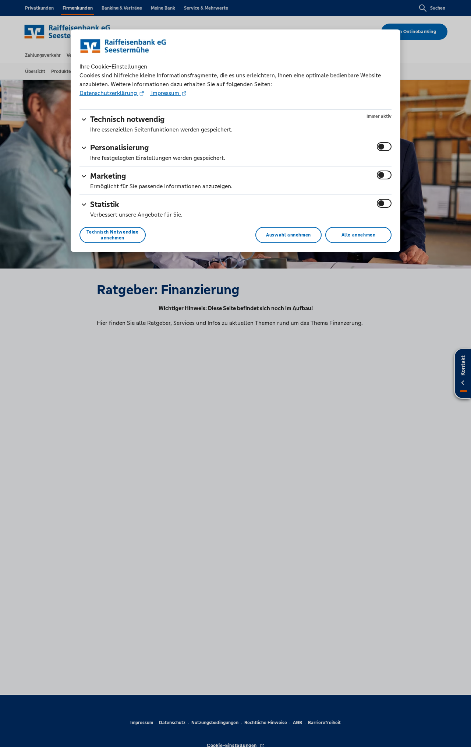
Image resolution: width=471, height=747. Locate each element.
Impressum (165, 93)
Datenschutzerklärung (108, 93)
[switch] (384, 146)
